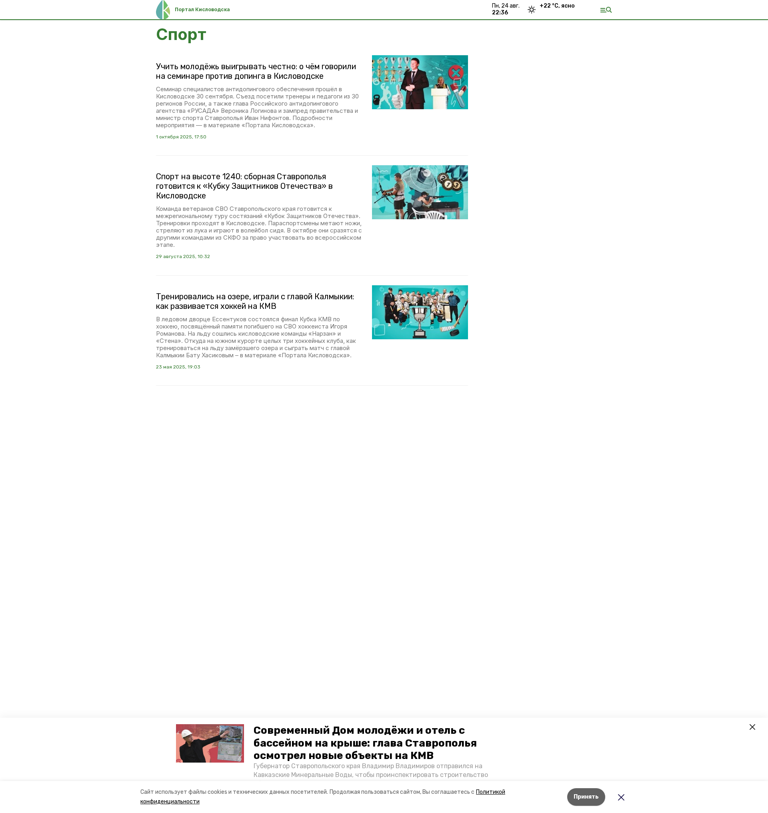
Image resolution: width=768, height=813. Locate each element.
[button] (210, 743)
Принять (586, 796)
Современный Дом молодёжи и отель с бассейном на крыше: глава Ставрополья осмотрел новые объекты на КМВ (365, 742)
